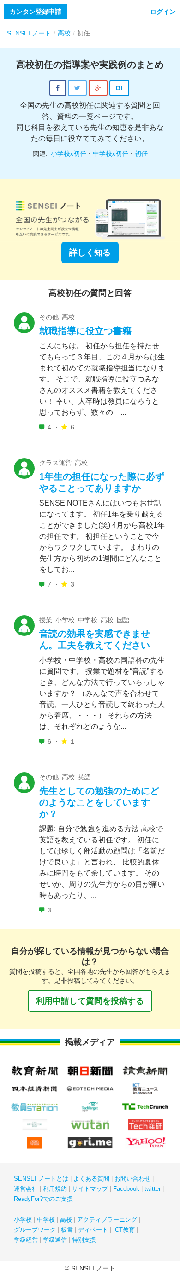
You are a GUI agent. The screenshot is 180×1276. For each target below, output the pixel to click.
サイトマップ (90, 1188)
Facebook (126, 1188)
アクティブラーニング (107, 1219)
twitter (152, 1188)
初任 (141, 153)
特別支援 (84, 1239)
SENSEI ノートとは (41, 1178)
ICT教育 (124, 1229)
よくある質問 (91, 1178)
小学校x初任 (68, 153)
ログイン (163, 11)
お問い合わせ (132, 1178)
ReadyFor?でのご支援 (43, 1198)
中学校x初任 (110, 153)
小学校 (23, 1219)
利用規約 (55, 1188)
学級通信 (55, 1239)
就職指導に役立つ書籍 (85, 331)
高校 (66, 1219)
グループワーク (35, 1229)
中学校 (46, 1219)
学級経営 (26, 1239)
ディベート (93, 1229)
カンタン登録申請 (35, 11)
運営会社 (26, 1188)
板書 (67, 1229)
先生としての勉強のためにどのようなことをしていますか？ (99, 802)
